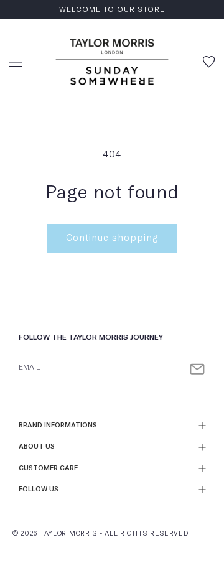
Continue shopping (112, 238)
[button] (15, 62)
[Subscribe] (197, 369)
